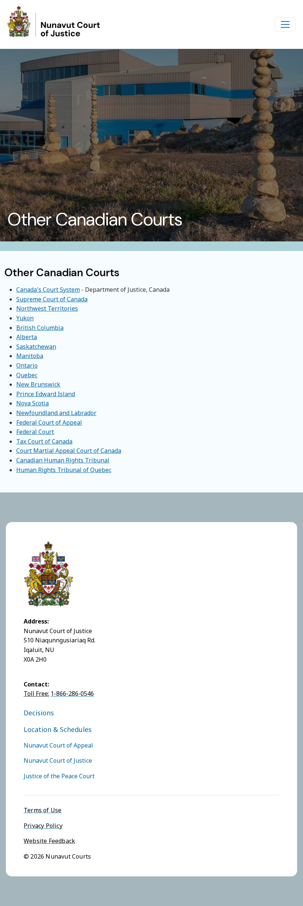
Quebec (26, 375)
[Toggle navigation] (285, 24)
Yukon (25, 318)
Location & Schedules (58, 729)
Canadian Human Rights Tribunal (62, 460)
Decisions (39, 712)
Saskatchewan (36, 346)
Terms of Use (42, 810)
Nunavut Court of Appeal (58, 745)
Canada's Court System (48, 289)
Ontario (27, 365)
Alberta (26, 337)
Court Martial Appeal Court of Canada (68, 451)
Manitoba (29, 356)
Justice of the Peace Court (59, 776)
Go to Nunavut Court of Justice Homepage (53, 21)
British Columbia (40, 328)
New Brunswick (38, 384)
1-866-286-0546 (72, 693)
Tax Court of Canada (44, 441)
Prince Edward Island (45, 394)
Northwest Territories (47, 308)
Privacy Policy (43, 826)
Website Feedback (49, 841)
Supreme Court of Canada (52, 299)
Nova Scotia (32, 403)
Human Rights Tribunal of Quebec (63, 470)
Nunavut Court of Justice (58, 760)
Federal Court (35, 432)
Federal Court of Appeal (49, 422)
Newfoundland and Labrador (56, 413)
